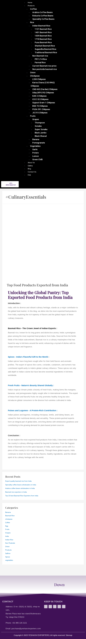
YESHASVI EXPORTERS (38, 635)
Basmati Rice (10, 516)
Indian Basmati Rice (41, 26)
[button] (10, 184)
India (7, 536)
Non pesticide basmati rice (44, 69)
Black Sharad (41, 136)
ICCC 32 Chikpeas (40, 99)
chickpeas (8, 519)
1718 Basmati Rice (43, 39)
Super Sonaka (41, 129)
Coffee (33, 9)
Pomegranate (38, 143)
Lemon (35, 156)
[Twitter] (59, 606)
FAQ (29, 175)
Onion (32, 72)
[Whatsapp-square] (45, 606)
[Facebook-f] (54, 606)
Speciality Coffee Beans (43, 19)
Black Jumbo (40, 133)
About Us (31, 163)
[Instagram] (50, 606)
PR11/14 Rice (41, 59)
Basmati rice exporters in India (16, 492)
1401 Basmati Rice (43, 32)
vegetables (9, 560)
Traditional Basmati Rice (46, 52)
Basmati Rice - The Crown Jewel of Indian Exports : (32, 328)
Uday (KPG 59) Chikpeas (43, 92)
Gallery (30, 166)
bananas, (12, 393)
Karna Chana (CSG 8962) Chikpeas (43, 84)
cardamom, (56, 365)
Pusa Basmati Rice (43, 42)
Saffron (7, 553)
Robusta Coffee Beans (42, 15)
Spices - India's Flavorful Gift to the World (28, 357)
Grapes (35, 119)
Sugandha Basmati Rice (45, 49)
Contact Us (32, 172)
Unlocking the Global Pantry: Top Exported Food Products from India (40, 295)
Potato (35, 153)
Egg (6, 526)
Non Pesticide (10, 543)
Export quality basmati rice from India (18, 481)
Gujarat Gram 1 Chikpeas (43, 102)
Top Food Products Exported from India (37, 285)
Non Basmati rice (40, 56)
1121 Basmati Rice (43, 29)
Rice (32, 22)
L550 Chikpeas (39, 79)
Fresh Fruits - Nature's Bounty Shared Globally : (31, 385)
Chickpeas (35, 76)
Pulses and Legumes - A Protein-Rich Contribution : (32, 410)
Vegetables (35, 146)
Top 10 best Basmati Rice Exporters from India (21, 496)
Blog (29, 169)
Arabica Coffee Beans (42, 12)
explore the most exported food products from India (35, 440)
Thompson (40, 122)
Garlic (35, 149)
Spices (7, 557)
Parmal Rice (40, 62)
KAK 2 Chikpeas (39, 96)
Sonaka (38, 126)
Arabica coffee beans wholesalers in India (20, 488)
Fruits (32, 116)
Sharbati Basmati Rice (45, 46)
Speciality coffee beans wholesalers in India (20, 485)
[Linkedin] (63, 606)
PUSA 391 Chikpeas (41, 109)
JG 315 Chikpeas (39, 112)
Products (31, 6)
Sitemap (69, 635)
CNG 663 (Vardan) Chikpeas (44, 89)
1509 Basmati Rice (43, 36)
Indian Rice (9, 540)
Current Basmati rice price (44, 66)
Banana (35, 139)
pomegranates (26, 393)
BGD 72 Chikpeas (40, 106)
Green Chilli (37, 159)
